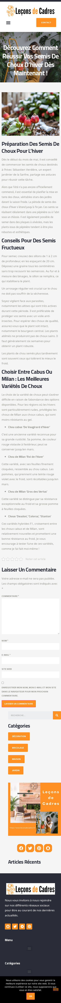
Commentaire (10, 596)
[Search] (57, 715)
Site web (7, 669)
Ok (30, 996)
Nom (5, 641)
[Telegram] (22, 926)
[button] (8, 22)
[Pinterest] (39, 848)
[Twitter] (30, 848)
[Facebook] (21, 848)
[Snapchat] (48, 848)
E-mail (6, 655)
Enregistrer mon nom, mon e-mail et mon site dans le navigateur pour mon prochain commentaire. (29, 691)
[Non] (56, 989)
